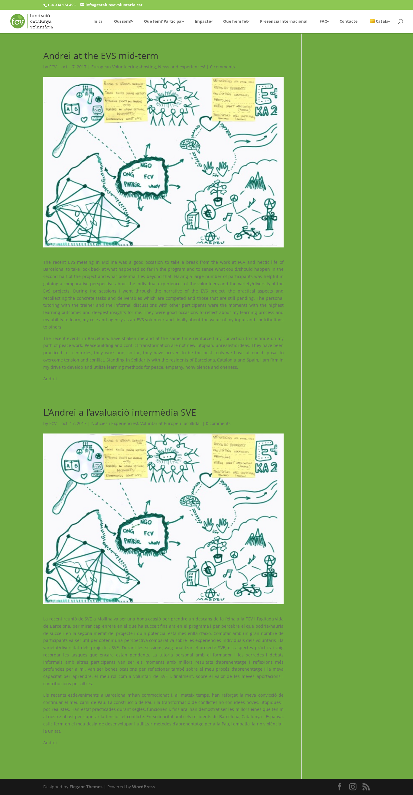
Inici (97, 21)
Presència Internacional (283, 21)
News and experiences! (181, 67)
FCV (53, 67)
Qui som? (123, 21)
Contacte (349, 21)
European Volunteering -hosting (123, 67)
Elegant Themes (86, 787)
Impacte (203, 21)
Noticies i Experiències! (114, 423)
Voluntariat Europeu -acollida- (170, 423)
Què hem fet (235, 21)
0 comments (222, 67)
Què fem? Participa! (163, 21)
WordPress (143, 787)
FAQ (323, 21)
